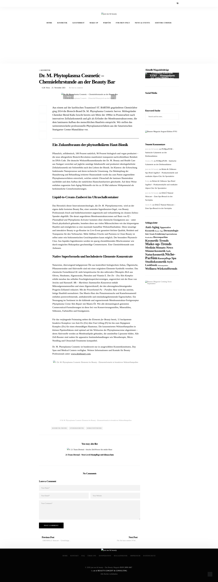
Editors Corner (163, 23)
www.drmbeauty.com (81, 354)
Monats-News (164, 247)
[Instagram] (47, 3)
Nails (168, 251)
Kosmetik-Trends (59, 428)
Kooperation (105, 556)
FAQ (83, 556)
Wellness (151, 268)
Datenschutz (149, 556)
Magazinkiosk (121, 556)
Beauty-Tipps (159, 231)
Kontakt (74, 556)
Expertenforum (171, 234)
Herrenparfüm (160, 237)
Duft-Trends (150, 234)
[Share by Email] (43, 126)
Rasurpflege (164, 258)
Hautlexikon (149, 237)
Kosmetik (62, 23)
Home (49, 23)
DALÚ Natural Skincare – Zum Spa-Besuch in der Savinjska (159, 196)
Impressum (135, 556)
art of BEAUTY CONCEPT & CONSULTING (110, 571)
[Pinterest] (44, 3)
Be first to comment (76, 88)
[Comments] (43, 135)
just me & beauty (152, 149)
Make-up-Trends (158, 244)
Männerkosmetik (155, 250)
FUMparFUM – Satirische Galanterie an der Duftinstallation (159, 152)
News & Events (142, 23)
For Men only (123, 23)
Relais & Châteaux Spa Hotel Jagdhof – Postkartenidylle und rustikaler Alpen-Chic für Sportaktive (161, 172)
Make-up (94, 23)
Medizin (150, 247)
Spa (173, 258)
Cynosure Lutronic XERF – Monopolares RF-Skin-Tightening (162, 75)
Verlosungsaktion (163, 265)
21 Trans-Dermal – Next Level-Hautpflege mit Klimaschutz (89, 455)
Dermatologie (171, 230)
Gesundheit (78, 23)
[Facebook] (40, 3)
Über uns (92, 556)
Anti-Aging (152, 227)
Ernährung (160, 234)
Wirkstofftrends (94, 428)
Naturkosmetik (155, 254)
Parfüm (107, 23)
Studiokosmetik (77, 428)
